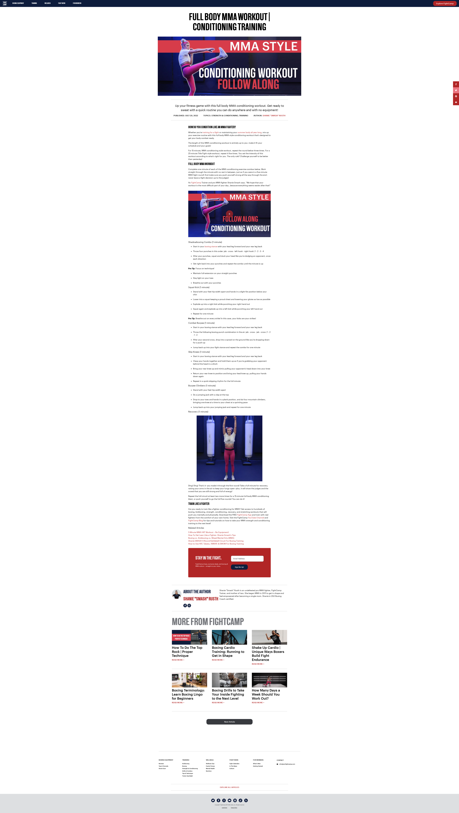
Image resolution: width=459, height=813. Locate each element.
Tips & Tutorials (163, 766)
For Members (77, 3)
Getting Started (258, 766)
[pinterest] (235, 800)
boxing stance (211, 246)
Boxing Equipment (18, 3)
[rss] (246, 800)
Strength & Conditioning (190, 768)
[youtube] (229, 800)
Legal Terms (224, 807)
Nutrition (209, 771)
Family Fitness (210, 766)
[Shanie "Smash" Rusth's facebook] (185, 605)
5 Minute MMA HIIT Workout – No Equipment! (208, 532)
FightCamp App (244, 515)
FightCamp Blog (195, 520)
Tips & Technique (187, 773)
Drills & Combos (187, 771)
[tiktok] (240, 800)
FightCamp (196, 182)
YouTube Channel (256, 517)
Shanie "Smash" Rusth (274, 115)
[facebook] (218, 800)
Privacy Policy (234, 807)
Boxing (184, 766)
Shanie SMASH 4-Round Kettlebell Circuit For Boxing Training (215, 541)
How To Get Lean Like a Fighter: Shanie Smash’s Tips (212, 535)
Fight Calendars (234, 763)
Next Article (229, 722)
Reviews (161, 763)
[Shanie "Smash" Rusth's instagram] (189, 605)
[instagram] (224, 800)
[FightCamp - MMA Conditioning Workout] (229, 214)
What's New (256, 763)
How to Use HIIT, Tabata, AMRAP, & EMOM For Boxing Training (216, 544)
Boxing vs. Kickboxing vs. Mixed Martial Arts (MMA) (211, 538)
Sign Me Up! (239, 567)
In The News (233, 766)
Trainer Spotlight (187, 776)
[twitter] (213, 800)
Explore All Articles (229, 787)
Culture (232, 768)
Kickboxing (185, 763)
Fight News (61, 3)
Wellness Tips (210, 763)
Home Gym (162, 768)
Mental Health (210, 768)
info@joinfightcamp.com (287, 764)
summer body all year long (250, 132)
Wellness (48, 3)
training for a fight (210, 132)
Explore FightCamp (445, 3)
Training (34, 3)
